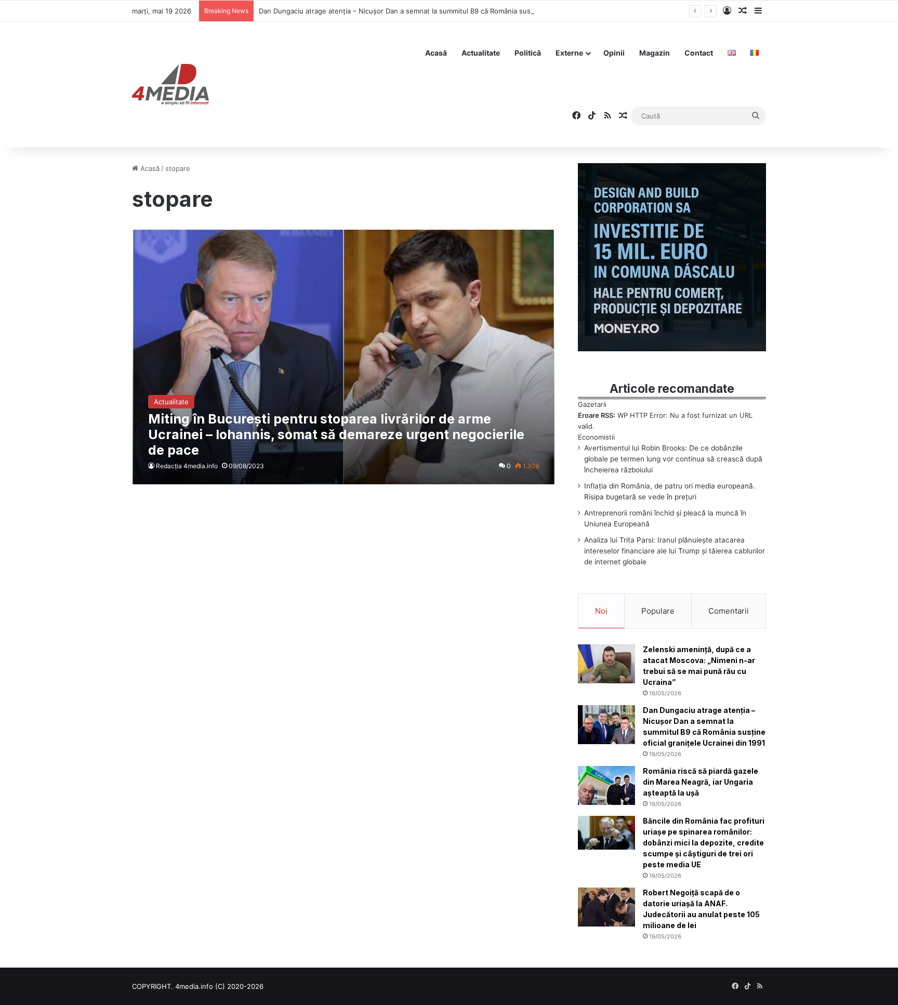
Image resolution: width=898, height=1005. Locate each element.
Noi (601, 611)
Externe (569, 52)
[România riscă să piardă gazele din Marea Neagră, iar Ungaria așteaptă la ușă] (606, 785)
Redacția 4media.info (187, 466)
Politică (527, 52)
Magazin (654, 52)
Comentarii (728, 611)
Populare (658, 611)
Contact (698, 52)
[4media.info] (170, 84)
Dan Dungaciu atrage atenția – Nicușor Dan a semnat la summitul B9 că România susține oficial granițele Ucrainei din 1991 (455, 11)
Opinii (614, 52)
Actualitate (480, 52)
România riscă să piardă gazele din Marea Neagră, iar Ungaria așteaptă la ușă (700, 781)
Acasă (436, 52)
